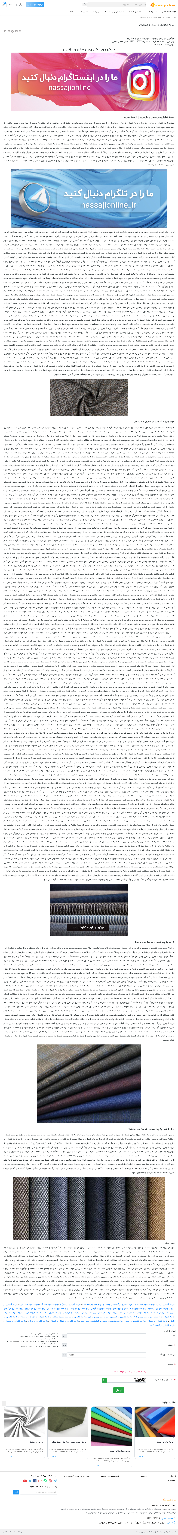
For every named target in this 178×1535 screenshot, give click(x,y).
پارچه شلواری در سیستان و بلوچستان (129, 1308)
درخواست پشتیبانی (35, 4)
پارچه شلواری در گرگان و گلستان (64, 1321)
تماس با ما (83, 11)
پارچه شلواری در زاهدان (134, 1321)
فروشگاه (173, 1476)
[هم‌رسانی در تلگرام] (12, 31)
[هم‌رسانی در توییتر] (9, 31)
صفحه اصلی (167, 11)
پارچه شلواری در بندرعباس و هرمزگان (79, 1312)
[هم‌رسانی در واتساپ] (20, 31)
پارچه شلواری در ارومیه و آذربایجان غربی (43, 1312)
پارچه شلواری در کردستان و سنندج (118, 1304)
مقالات (167, 17)
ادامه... (140, 1457)
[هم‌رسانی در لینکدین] (16, 31)
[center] (84, 4)
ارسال (119, 1390)
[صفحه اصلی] (175, 17)
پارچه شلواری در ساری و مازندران (134, 1312)
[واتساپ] (45, 1481)
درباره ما (96, 11)
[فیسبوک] (35, 1481)
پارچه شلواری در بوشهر (98, 1316)
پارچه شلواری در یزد (13, 1312)
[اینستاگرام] (50, 1481)
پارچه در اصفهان (36, 1441)
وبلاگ (71, 11)
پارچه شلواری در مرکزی (38, 1321)
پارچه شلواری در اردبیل (164, 1316)
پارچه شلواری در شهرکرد (70, 1304)
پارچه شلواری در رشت (79, 1308)
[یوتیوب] (25, 1481)
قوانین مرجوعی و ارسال (114, 11)
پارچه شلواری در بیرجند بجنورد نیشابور (69, 1316)
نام (174, 1335)
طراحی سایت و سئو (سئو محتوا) (77, 1476)
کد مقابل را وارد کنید (164, 1379)
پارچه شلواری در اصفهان (121, 1316)
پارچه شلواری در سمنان (157, 1321)
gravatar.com (17, 1341)
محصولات (153, 11)
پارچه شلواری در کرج (143, 1316)
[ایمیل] (40, 1481)
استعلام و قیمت (136, 11)
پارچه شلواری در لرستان (57, 1308)
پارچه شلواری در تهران (29, 1304)
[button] (173, 1437)
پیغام (170, 1364)
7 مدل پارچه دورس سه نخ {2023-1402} (68, 1441)
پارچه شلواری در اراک (91, 1304)
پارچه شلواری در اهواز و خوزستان (35, 1316)
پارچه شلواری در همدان (15, 1321)
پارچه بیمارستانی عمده (120, 1451)
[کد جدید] (104, 1380)
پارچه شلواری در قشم (107, 1312)
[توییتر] (30, 1481)
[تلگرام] (55, 1481)
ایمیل (170, 1345)
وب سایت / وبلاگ (167, 1354)
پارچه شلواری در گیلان (101, 1308)
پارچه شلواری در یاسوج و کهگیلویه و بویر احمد (101, 1321)
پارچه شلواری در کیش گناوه (162, 1325)
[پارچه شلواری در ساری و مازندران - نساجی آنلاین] (89, 1499)
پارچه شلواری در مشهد (158, 1308)
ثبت (16, 1492)
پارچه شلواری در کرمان (13, 1308)
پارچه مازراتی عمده (165, 1441)
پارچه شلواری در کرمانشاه (162, 1312)
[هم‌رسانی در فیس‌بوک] (5, 31)
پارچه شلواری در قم (49, 1304)
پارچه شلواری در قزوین (35, 1308)
